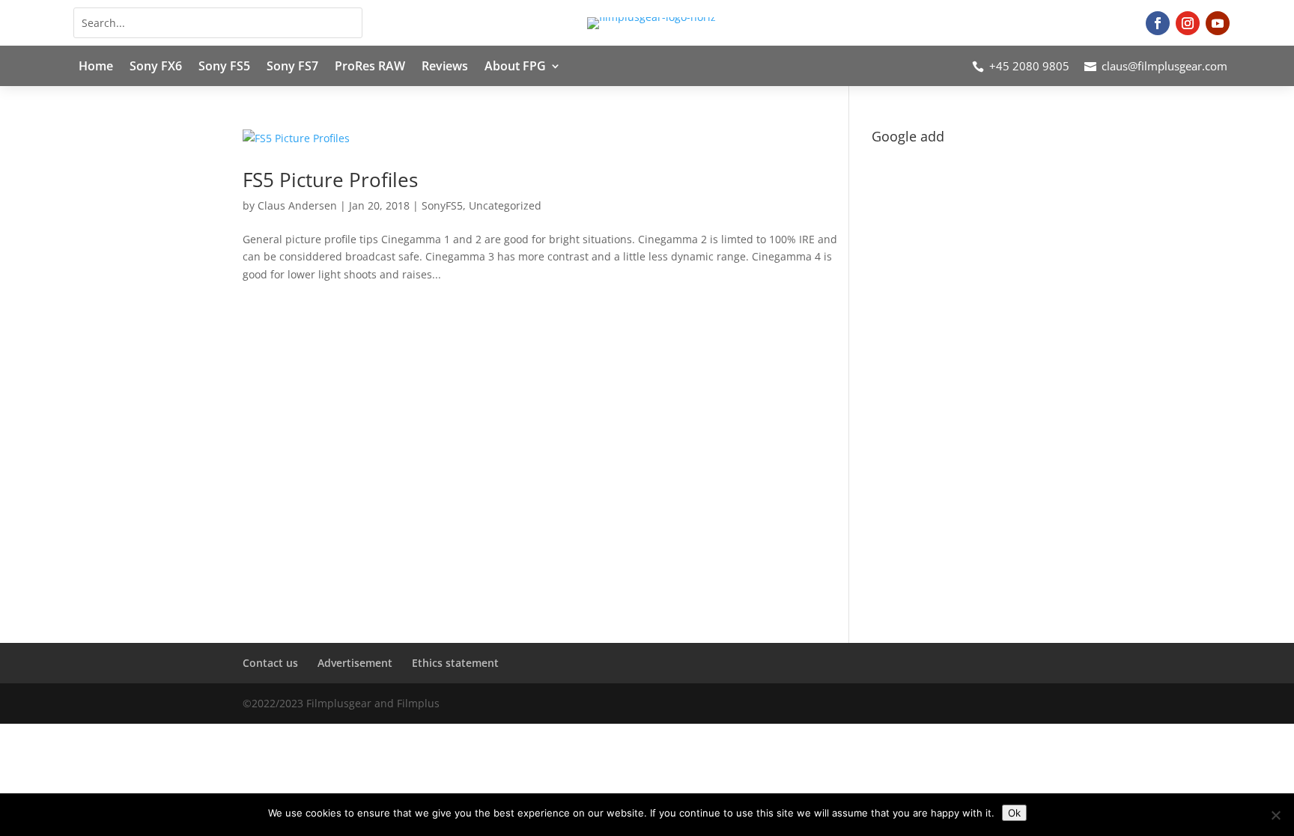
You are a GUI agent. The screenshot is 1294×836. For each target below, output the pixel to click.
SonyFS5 (442, 205)
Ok (1014, 813)
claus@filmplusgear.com (1164, 65)
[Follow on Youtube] (1218, 23)
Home (96, 67)
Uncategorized (505, 205)
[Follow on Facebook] (1158, 23)
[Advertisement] (961, 374)
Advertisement (355, 663)
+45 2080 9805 (1029, 65)
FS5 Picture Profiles (330, 179)
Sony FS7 (292, 67)
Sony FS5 (224, 67)
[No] (1275, 815)
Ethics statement (455, 663)
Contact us (270, 663)
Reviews (445, 67)
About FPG (515, 67)
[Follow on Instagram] (1188, 23)
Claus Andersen (297, 205)
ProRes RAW (370, 67)
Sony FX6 (156, 67)
